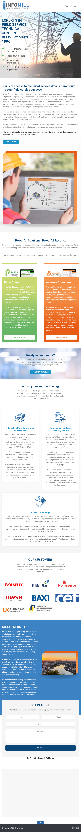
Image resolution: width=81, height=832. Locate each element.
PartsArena (11, 282)
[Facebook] (73, 828)
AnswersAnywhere (58, 282)
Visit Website (19, 337)
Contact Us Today (40, 372)
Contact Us (11, 142)
